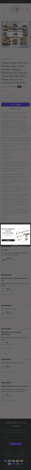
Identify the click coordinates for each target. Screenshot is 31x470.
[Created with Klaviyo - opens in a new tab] (15, 245)
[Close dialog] (29, 225)
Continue (8, 240)
